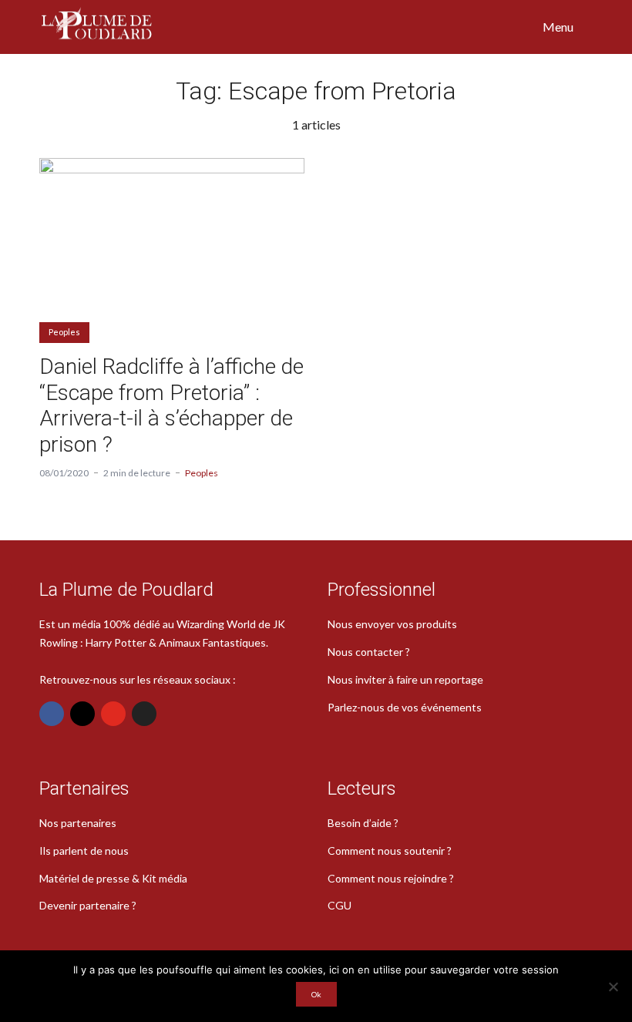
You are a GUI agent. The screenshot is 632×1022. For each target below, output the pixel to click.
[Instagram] (82, 713)
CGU (339, 905)
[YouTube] (113, 713)
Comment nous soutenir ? (390, 850)
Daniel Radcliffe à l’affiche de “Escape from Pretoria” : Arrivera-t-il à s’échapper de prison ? (171, 405)
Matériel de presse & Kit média (113, 878)
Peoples (64, 332)
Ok (316, 994)
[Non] (612, 986)
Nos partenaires (77, 822)
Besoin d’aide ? (363, 822)
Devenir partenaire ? (87, 905)
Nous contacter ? (369, 651)
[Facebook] (51, 713)
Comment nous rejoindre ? (391, 878)
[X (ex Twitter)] (144, 713)
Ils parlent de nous (84, 850)
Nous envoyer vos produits (392, 623)
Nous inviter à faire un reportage (405, 679)
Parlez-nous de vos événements (405, 707)
